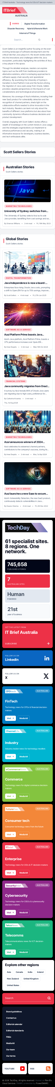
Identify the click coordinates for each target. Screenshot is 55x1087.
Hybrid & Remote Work (37, 28)
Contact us (11, 1018)
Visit (9, 718)
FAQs (8, 1037)
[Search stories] (49, 998)
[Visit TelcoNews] (19, 925)
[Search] (39, 39)
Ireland (40, 972)
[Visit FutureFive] (19, 809)
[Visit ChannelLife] (19, 731)
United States (13, 985)
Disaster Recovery (15, 28)
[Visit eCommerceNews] (19, 769)
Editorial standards (15, 1030)
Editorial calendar (14, 1024)
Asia (9, 972)
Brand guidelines (14, 1011)
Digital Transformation (34, 24)
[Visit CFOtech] (19, 691)
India (30, 972)
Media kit (23, 718)
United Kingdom (31, 978)
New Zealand (13, 978)
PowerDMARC (42, 1083)
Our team (10, 1049)
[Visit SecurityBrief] (19, 885)
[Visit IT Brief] (19, 847)
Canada (19, 972)
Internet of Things (27, 33)
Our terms (11, 1056)
